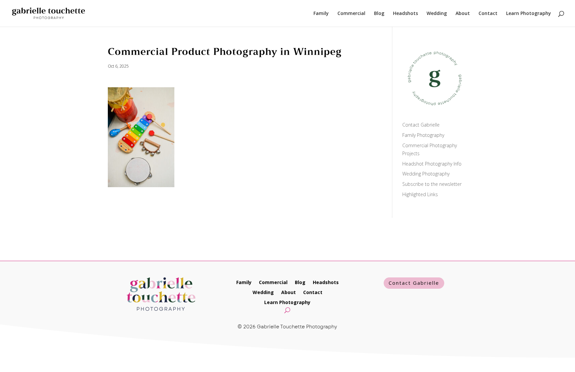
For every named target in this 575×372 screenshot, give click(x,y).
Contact (488, 13)
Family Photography (423, 135)
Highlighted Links (420, 194)
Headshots (405, 13)
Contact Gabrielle (421, 125)
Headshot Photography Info (432, 164)
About (463, 13)
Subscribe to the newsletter (432, 184)
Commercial (351, 13)
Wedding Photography (426, 174)
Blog (379, 13)
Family (321, 13)
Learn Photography (528, 13)
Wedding (437, 13)
